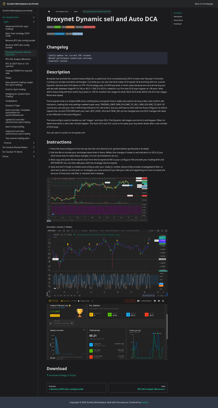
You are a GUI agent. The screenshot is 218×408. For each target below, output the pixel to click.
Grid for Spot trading (16, 89)
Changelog (178, 13)
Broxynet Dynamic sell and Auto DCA (18, 53)
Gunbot (144, 402)
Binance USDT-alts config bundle (17, 46)
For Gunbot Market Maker (15, 147)
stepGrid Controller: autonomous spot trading (18, 132)
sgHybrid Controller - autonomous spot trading (18, 120)
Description (178, 16)
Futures (7, 142)
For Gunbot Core (11, 17)
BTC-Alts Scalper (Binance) (18, 59)
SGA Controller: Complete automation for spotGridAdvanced (18, 112)
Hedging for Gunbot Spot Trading (18, 95)
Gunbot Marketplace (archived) (17, 10)
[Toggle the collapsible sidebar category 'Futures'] (34, 143)
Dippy (8, 77)
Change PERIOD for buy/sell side (19, 72)
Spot (6, 21)
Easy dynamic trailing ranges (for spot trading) (19, 83)
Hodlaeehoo (11, 101)
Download (177, 24)
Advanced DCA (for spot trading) (17, 27)
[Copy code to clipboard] (164, 55)
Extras (5, 156)
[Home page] (49, 11)
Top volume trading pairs (18, 138)
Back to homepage (204, 3)
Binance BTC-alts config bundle (20, 40)
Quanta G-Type (13, 105)
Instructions (178, 20)
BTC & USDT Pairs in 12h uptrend (17, 65)
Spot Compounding (15, 126)
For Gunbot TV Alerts (12, 151)
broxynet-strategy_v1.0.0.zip (62, 375)
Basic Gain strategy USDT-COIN (18, 34)
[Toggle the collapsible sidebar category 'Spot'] (34, 22)
